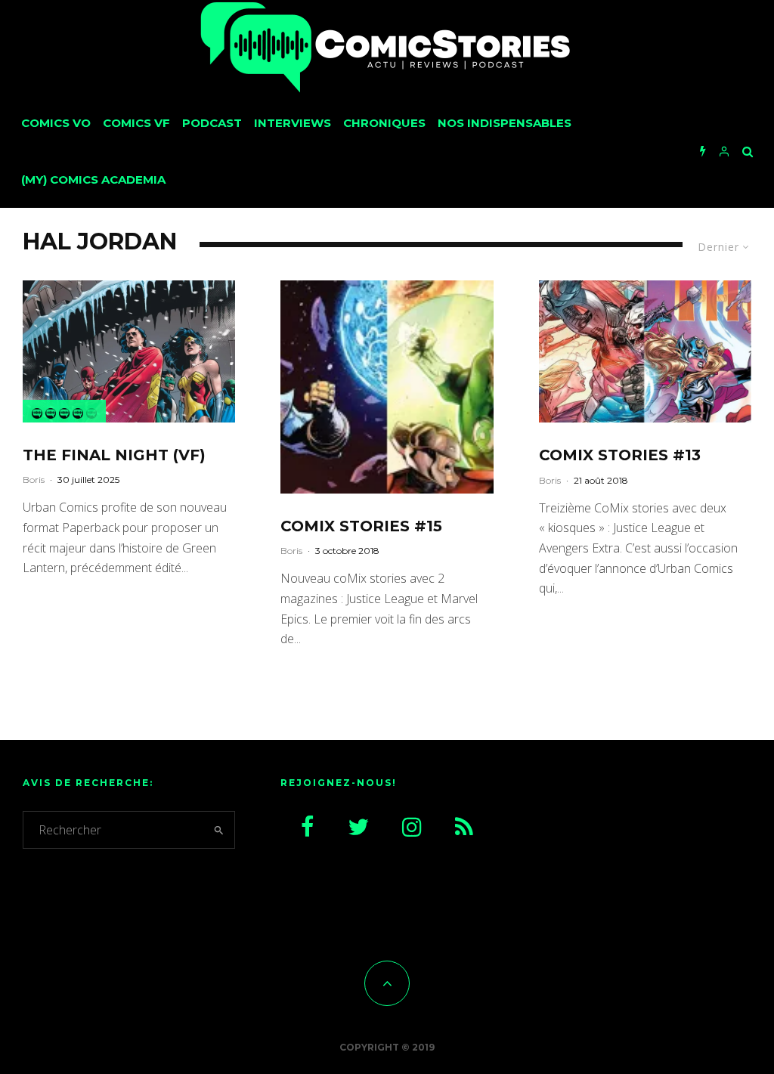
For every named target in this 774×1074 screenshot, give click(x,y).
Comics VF (136, 123)
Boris (34, 479)
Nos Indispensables (504, 123)
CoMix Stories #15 (361, 526)
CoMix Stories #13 (620, 455)
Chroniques (384, 123)
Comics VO (56, 123)
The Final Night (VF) (114, 455)
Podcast (212, 123)
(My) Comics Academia (93, 179)
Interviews (292, 123)
